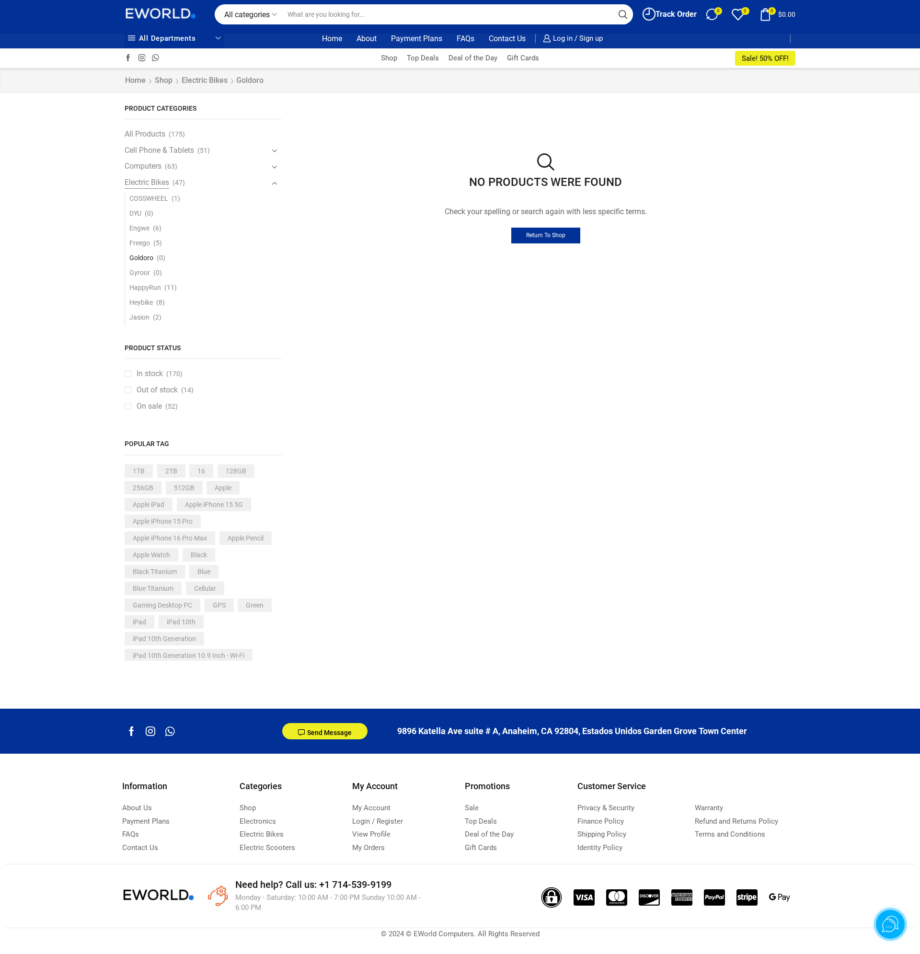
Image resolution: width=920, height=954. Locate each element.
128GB (236, 471)
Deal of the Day (472, 58)
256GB (143, 488)
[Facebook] (128, 58)
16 (201, 471)
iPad (139, 622)
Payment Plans (416, 38)
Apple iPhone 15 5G (214, 504)
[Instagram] (142, 58)
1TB (139, 471)
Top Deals (423, 58)
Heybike (141, 302)
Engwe (139, 228)
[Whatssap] (155, 58)
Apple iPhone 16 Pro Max (170, 538)
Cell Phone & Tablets (159, 150)
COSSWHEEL (148, 198)
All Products (145, 133)
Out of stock (165, 389)
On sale (157, 406)
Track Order (676, 14)
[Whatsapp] (170, 731)
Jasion (139, 317)
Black (199, 555)
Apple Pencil (246, 538)
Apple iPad (148, 504)
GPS (219, 605)
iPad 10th (181, 622)
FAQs (465, 38)
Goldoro (141, 258)
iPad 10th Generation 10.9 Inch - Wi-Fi (188, 655)
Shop (389, 58)
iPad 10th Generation (164, 639)
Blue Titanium (153, 588)
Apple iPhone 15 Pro (163, 521)
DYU (135, 213)
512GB (184, 488)
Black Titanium (155, 571)
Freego (139, 243)
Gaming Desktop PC (162, 605)
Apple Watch (151, 555)
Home (332, 38)
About (366, 38)
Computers (143, 166)
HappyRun (145, 287)
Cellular (205, 588)
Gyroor (139, 272)
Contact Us (507, 38)
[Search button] (623, 14)
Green (255, 605)
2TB (171, 471)
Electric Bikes (205, 80)
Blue (203, 571)
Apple (223, 488)
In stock (160, 373)
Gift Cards (523, 58)
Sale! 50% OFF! (765, 58)
